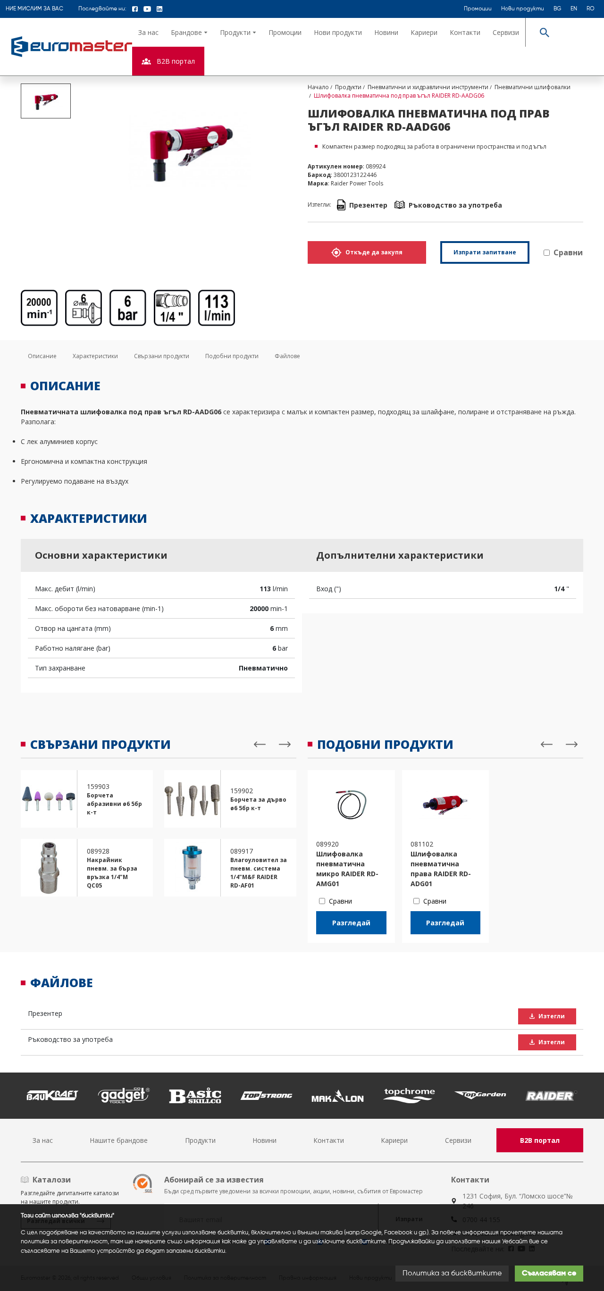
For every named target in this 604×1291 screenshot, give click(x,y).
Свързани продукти (161, 356)
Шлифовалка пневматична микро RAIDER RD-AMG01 (347, 868)
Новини (386, 32)
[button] (189, 32)
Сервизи (506, 32)
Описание (42, 356)
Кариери (424, 32)
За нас (148, 32)
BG (557, 9)
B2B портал (540, 1140)
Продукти (200, 1140)
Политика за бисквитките (452, 1273)
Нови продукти (522, 9)
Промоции (478, 9)
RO (591, 9)
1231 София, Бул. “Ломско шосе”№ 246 (517, 1200)
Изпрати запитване (484, 252)
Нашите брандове (119, 1140)
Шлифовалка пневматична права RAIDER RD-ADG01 (441, 868)
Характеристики (95, 356)
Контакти (465, 32)
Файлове (287, 356)
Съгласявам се (549, 1273)
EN (573, 9)
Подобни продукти (232, 356)
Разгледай (351, 922)
